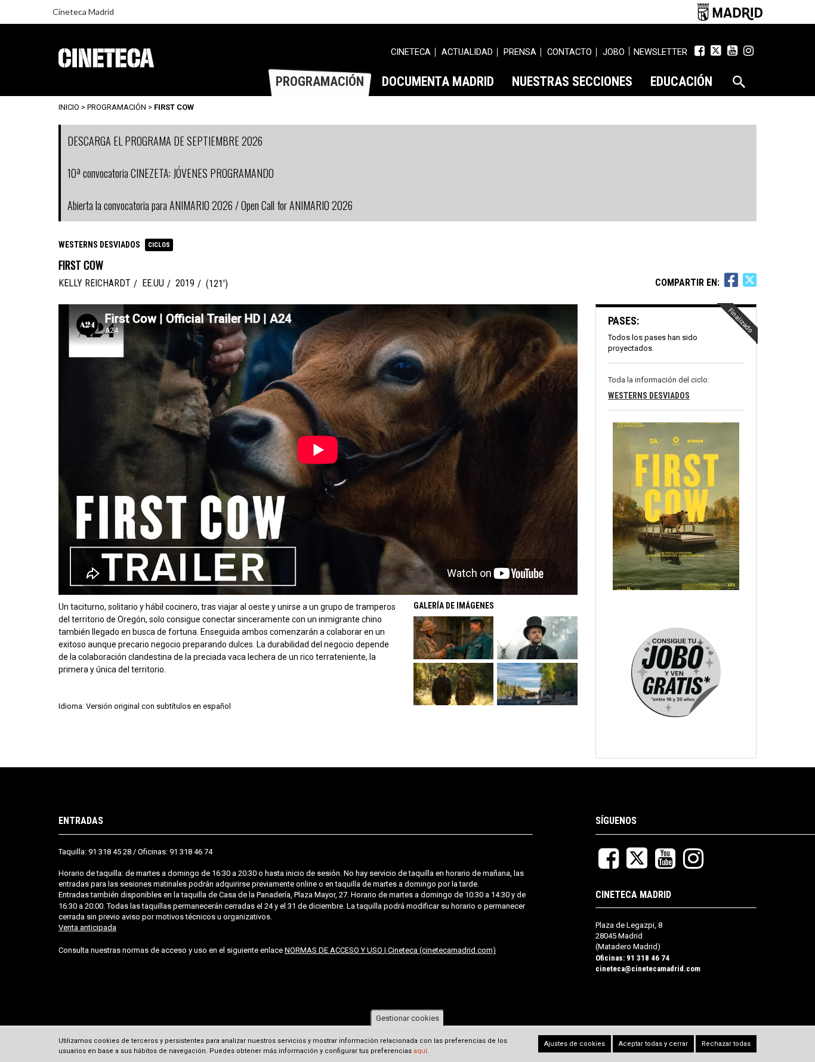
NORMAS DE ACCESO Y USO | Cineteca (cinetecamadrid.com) (390, 950)
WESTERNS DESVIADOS (99, 244)
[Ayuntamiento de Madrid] (729, 11)
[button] (454, 637)
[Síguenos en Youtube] (732, 51)
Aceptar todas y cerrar (653, 1044)
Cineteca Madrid (83, 11)
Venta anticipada (87, 927)
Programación (116, 107)
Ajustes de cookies (574, 1044)
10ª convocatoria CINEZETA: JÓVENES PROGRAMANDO (170, 173)
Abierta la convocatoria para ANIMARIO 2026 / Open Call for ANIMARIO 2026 (210, 205)
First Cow (174, 107)
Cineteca (106, 58)
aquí (420, 1051)
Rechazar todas (726, 1044)
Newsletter (660, 52)
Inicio (68, 107)
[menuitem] (411, 54)
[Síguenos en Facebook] (699, 51)
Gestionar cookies (407, 1018)
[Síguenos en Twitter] (716, 51)
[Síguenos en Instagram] (748, 51)
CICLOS (159, 245)
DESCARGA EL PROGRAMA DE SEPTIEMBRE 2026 (165, 141)
